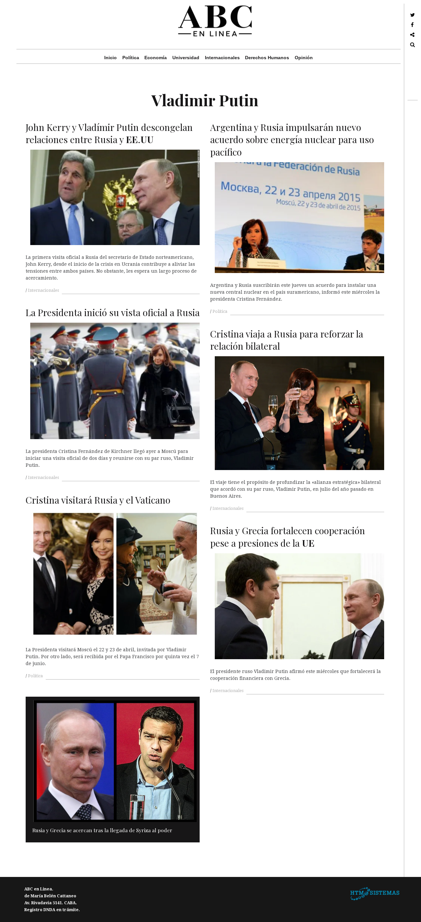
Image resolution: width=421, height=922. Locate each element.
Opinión (304, 57)
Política (130, 57)
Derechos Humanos (267, 57)
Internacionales (222, 57)
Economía (155, 57)
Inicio (110, 57)
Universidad (185, 57)
